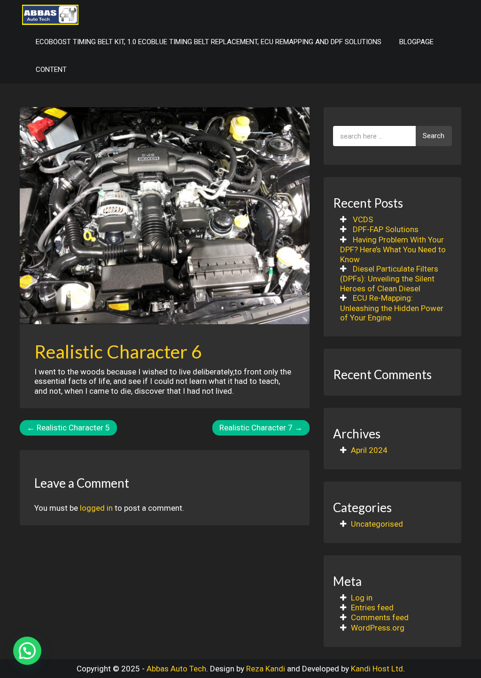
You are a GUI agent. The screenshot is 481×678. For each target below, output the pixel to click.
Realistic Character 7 (261, 427)
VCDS (363, 219)
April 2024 (369, 450)
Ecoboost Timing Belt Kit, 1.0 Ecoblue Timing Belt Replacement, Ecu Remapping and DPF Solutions (208, 42)
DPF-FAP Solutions (386, 229)
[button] (27, 651)
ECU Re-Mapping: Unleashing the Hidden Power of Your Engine (391, 307)
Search (433, 136)
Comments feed (380, 617)
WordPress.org (377, 627)
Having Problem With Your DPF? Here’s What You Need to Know (393, 249)
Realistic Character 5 (68, 427)
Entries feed (372, 607)
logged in (96, 508)
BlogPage (416, 42)
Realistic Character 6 (118, 351)
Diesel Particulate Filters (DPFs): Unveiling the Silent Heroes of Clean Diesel (389, 278)
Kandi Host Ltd (377, 668)
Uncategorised (377, 524)
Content (51, 69)
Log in (361, 597)
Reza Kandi (265, 668)
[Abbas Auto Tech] (50, 14)
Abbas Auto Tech (176, 668)
